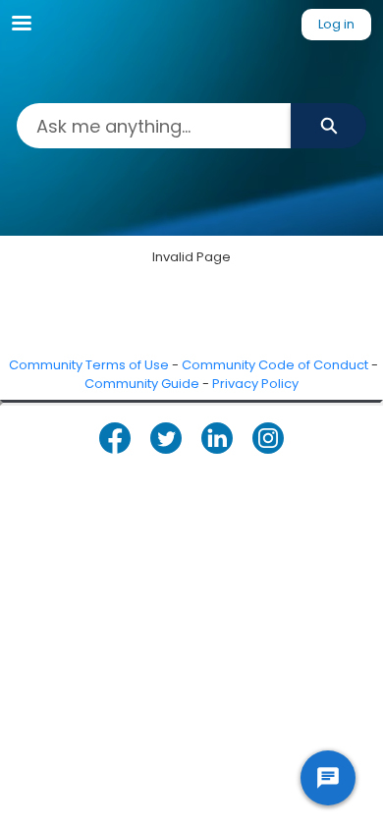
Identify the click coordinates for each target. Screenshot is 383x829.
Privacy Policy (255, 383)
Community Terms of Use (89, 365)
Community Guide (141, 383)
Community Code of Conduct (275, 365)
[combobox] (154, 125)
